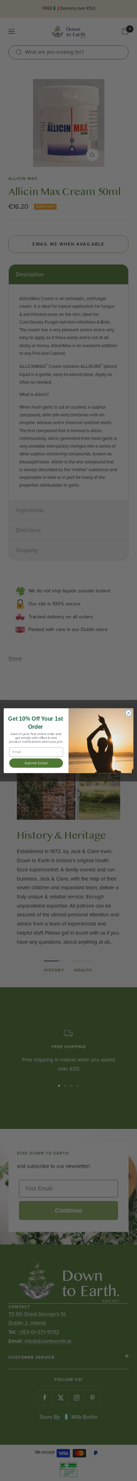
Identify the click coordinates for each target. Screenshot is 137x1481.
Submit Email (36, 763)
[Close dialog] (128, 712)
